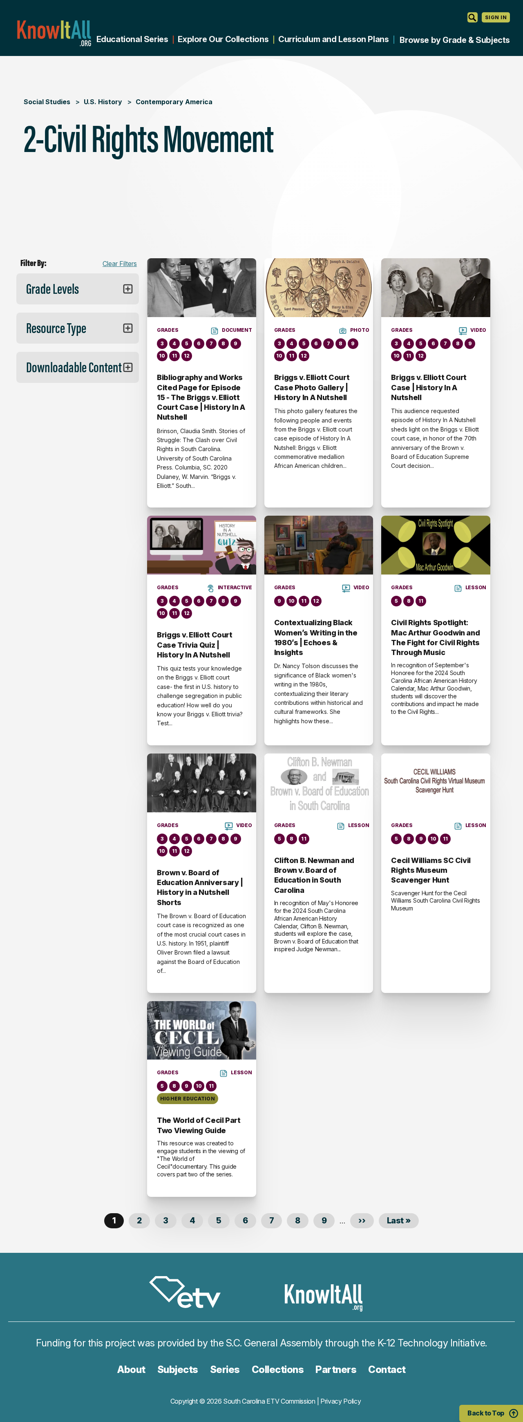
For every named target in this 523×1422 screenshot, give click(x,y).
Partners (335, 1369)
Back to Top (485, 1413)
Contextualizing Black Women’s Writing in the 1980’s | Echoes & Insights (316, 637)
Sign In (496, 17)
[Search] (472, 17)
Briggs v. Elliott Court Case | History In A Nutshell (429, 387)
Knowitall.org (54, 33)
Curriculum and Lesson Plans (333, 39)
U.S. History (103, 102)
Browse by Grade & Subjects (455, 40)
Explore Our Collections (223, 39)
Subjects (177, 1369)
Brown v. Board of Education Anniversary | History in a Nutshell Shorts (200, 887)
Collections (278, 1369)
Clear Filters (120, 263)
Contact (387, 1369)
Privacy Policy (340, 1401)
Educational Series (132, 39)
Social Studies (47, 102)
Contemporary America (174, 102)
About (131, 1369)
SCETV (189, 1293)
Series (225, 1369)
